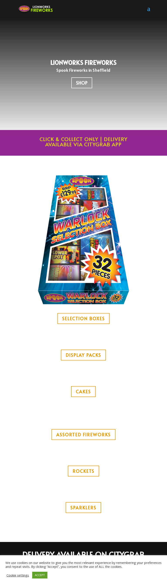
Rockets (83, 471)
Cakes (83, 391)
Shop (81, 83)
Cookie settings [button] (18, 575)
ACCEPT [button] (40, 575)
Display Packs (83, 355)
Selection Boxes (83, 318)
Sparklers (83, 508)
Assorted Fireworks (83, 435)
